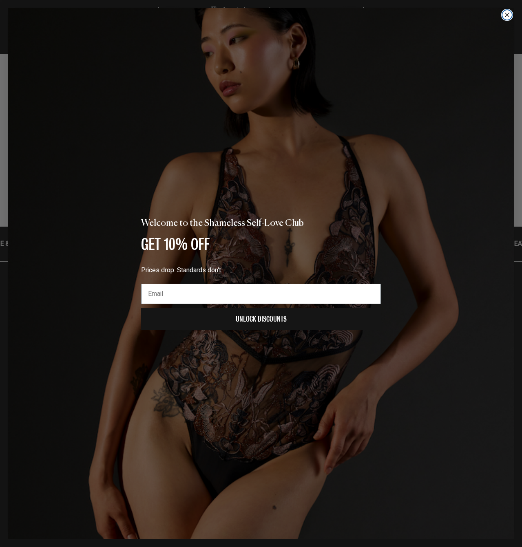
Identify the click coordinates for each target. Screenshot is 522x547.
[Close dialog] (507, 15)
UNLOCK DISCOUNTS (261, 319)
